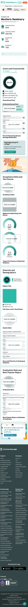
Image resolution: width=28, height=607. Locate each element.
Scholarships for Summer (4, 552)
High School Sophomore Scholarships (18, 502)
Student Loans (4, 473)
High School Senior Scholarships (20, 494)
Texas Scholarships (20, 508)
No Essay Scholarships (6, 547)
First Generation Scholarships (4, 538)
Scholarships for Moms (6, 532)
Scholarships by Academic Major (19, 534)
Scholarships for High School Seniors (6, 492)
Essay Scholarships (5, 545)
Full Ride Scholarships (6, 543)
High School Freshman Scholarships (21, 505)
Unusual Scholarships (6, 549)
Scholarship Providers (6, 481)
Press (1, 483)
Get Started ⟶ (10, 152)
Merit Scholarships (5, 541)
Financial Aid (3, 468)
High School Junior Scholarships (20, 497)
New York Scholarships (21, 514)
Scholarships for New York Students (5, 523)
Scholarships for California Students (5, 509)
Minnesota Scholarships (18, 527)
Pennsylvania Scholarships (18, 521)
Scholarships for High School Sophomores (6, 499)
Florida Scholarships (20, 512)
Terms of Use (18, 475)
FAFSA (2, 470)
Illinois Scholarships (20, 516)
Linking (17, 468)
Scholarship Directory (5, 462)
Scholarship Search (5, 460)
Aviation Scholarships (5, 560)
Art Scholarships (4, 555)
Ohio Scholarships (20, 524)
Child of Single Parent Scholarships (21, 542)
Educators (3, 479)
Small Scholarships (20, 540)
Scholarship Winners (5, 464)
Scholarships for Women (6, 530)
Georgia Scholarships (20, 518)
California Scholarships (21, 510)
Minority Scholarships (5, 526)
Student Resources (5, 477)
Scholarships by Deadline (19, 530)
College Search (8, 6)
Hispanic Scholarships (6, 528)
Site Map (17, 470)
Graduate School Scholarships (4, 502)
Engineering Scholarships (3, 557)
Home (2, 458)
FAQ (16, 460)
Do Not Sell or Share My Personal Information (14, 604)
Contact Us (18, 462)
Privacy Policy (19, 473)
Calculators (3, 475)
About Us (17, 458)
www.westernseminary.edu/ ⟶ (9, 21)
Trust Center (18, 477)
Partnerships (18, 464)
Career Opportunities (20, 466)
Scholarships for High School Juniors (6, 496)
